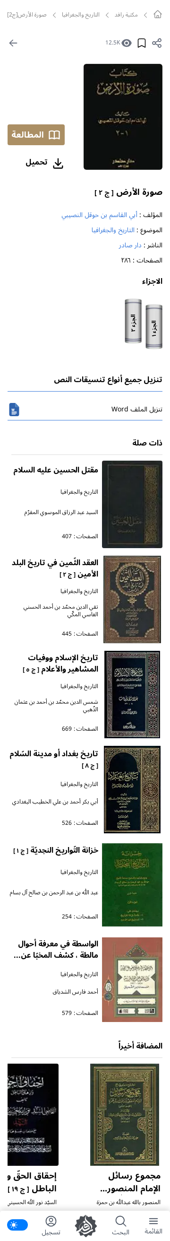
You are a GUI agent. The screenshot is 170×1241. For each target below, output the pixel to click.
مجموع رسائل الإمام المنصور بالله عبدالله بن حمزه (132, 1195)
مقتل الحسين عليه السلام (55, 470)
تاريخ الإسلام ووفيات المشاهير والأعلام (60, 663)
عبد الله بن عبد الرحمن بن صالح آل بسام (54, 893)
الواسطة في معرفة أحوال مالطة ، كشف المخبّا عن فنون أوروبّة (58, 955)
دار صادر (130, 245)
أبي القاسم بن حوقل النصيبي (99, 215)
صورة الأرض (128, 192)
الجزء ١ (154, 329)
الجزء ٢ (133, 323)
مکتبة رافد (126, 15)
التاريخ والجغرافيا (81, 15)
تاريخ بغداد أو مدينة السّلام (53, 759)
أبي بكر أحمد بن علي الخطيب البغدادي (55, 802)
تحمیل (37, 162)
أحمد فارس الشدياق (75, 992)
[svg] (157, 14)
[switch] (17, 1225)
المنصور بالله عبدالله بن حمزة (129, 1202)
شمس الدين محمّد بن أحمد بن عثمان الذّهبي (56, 706)
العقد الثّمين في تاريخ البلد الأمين (55, 568)
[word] (14, 409)
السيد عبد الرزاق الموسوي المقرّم (61, 512)
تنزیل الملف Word (136, 409)
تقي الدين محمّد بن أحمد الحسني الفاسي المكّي (61, 610)
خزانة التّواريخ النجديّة (55, 850)
